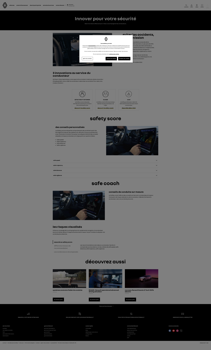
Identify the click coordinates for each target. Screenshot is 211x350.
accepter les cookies (124, 58)
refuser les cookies (111, 58)
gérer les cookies (87, 58)
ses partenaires (92, 45)
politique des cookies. (114, 54)
